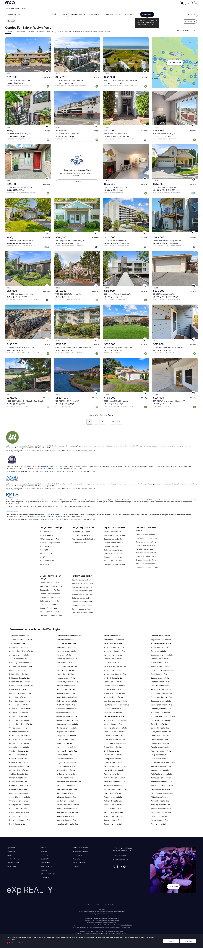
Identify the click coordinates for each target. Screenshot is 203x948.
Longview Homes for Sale (66, 816)
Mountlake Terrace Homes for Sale (117, 705)
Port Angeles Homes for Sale (115, 778)
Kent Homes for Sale (64, 755)
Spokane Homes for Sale (114, 539)
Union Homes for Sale (159, 758)
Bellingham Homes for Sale (19, 678)
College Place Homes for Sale (20, 785)
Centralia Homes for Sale (19, 747)
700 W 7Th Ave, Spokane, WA (115, 240)
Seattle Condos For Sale (49, 583)
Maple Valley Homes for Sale (114, 651)
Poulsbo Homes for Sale (113, 793)
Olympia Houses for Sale (146, 556)
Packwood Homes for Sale (114, 770)
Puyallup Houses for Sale (146, 549)
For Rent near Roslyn (80, 542)
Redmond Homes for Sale (113, 816)
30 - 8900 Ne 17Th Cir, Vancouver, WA (20, 240)
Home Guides (11, 866)
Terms (150, 937)
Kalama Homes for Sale (65, 739)
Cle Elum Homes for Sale (18, 774)
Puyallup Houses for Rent (82, 594)
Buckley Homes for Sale (18, 712)
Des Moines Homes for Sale (19, 820)
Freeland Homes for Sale (65, 693)
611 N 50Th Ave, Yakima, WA (163, 294)
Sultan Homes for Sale (159, 724)
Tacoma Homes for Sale (113, 542)
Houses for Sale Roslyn (81, 532)
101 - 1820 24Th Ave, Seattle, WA (18, 134)
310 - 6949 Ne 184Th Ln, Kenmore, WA (69, 80)
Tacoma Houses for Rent (82, 591)
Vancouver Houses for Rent (83, 583)
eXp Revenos (45, 862)
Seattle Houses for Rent (81, 580)
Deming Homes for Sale (18, 816)
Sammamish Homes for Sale (162, 655)
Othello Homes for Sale (112, 762)
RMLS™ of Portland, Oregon (82, 500)
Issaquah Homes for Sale (66, 735)
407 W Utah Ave (46, 553)
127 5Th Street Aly (47, 561)
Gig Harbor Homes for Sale (66, 701)
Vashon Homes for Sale (160, 770)
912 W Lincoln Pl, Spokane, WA (115, 134)
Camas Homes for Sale (18, 728)
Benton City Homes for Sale (20, 682)
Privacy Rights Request (81, 851)
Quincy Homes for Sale (112, 808)
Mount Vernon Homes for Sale (115, 701)
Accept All (171, 941)
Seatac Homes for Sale (159, 662)
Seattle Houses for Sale (145, 534)
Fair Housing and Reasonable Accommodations (101, 913)
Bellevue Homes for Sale (114, 550)
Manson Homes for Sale (113, 643)
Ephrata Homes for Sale (65, 670)
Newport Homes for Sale (113, 724)
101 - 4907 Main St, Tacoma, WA (67, 401)
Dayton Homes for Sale (18, 808)
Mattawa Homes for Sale (113, 659)
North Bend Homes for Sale (114, 732)
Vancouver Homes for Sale (114, 535)
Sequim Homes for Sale (160, 678)
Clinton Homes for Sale (18, 778)
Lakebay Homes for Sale (65, 793)
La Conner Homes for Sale (66, 774)
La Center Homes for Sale (66, 770)
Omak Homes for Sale (112, 751)
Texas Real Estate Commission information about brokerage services (101, 920)
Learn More (127, 927)
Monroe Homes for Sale (113, 682)
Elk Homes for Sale (63, 655)
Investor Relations (13, 859)
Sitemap (76, 866)
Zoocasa (44, 851)
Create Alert (77, 182)
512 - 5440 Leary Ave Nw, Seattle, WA (20, 347)
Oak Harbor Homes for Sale (114, 735)
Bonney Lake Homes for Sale (20, 693)
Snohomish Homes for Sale (161, 693)
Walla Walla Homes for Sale (161, 774)
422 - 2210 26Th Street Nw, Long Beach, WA (120, 80)
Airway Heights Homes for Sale (21, 639)
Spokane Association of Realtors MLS (53, 466)
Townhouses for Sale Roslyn (83, 539)
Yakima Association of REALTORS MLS (53, 515)
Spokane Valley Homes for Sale (163, 716)
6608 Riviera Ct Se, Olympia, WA (116, 401)
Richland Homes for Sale (160, 635)
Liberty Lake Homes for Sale (67, 808)
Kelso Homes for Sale (64, 743)
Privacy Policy (77, 855)
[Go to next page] (119, 421)
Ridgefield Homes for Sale (161, 639)
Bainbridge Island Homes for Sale (22, 662)
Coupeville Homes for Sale (19, 797)
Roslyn (102, 415)
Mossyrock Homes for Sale (114, 697)
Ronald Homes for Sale (159, 647)
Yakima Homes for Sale (159, 820)
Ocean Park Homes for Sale (114, 739)
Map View (193, 14)
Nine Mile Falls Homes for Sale (115, 728)
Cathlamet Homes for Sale (19, 743)
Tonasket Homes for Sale (160, 743)
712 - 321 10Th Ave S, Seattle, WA (67, 134)
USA (90, 415)
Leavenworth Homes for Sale (67, 805)
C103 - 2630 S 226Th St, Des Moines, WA (168, 347)
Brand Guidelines (79, 862)
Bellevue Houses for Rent (82, 598)
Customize (188, 941)
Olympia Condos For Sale (50, 604)
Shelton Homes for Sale (160, 682)
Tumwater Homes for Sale (161, 751)
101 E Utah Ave (45, 546)
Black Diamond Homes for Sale (21, 685)
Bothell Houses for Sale (145, 563)
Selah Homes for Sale (159, 674)
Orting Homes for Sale (112, 758)
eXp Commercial (46, 866)
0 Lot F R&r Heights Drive (50, 542)
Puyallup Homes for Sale (114, 546)
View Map (176, 62)
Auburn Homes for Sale (18, 659)
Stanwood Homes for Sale (161, 720)
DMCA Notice (101, 909)
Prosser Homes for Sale (113, 797)
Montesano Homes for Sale (114, 685)
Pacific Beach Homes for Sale (115, 766)
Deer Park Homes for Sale (19, 812)
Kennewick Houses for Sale (147, 567)
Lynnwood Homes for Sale (114, 639)
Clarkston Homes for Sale (19, 770)
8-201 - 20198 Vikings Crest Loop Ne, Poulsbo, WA (25, 401)
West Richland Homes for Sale (162, 785)
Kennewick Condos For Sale (51, 615)
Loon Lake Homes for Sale (66, 820)
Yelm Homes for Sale (159, 824)
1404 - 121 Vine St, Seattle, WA (164, 134)
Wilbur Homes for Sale (159, 797)
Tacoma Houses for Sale (145, 545)
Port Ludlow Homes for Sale (114, 781)
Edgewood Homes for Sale (66, 647)
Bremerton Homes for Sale (19, 701)
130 (113, 421)
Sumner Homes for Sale (160, 728)
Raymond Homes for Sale (113, 812)
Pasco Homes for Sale (112, 774)
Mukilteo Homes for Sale (113, 708)
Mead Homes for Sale (112, 662)
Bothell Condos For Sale (49, 612)
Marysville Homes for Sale (114, 655)
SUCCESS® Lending (47, 859)
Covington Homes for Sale (19, 801)
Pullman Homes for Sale (113, 801)
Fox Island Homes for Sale (66, 689)
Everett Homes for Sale (65, 674)
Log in (189, 3)
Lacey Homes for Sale (64, 778)
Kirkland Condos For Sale (50, 608)
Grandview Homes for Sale (66, 716)
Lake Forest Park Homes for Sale (68, 781)
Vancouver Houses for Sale (147, 538)
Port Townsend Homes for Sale (115, 789)
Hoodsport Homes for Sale (66, 728)
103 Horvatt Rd (46, 532)
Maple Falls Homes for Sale (114, 647)
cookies (14, 937)
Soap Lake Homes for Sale (161, 701)
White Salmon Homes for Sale (162, 793)
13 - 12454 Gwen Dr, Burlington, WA (19, 187)
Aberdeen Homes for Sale (19, 635)
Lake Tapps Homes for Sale (66, 789)
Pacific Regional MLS (47, 484)
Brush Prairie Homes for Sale (20, 708)
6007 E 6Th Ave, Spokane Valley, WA (20, 294)
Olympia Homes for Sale (113, 553)
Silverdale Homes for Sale (160, 689)
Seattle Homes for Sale (113, 532)
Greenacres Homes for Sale (67, 724)
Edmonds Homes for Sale (66, 651)
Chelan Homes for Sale (18, 758)
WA (96, 415)
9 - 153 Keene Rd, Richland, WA (164, 187)
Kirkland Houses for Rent (82, 605)
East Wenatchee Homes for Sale (68, 635)
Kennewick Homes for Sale (114, 564)
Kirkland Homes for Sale (113, 557)
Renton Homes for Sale (112, 820)
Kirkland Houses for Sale (146, 560)
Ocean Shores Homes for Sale (115, 743)
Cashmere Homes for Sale (19, 735)
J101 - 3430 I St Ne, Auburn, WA (115, 187)
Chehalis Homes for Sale (18, 755)
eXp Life (43, 847)
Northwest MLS (45, 446)
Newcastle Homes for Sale (114, 716)
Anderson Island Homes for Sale (21, 651)
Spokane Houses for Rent (82, 587)
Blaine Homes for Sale (17, 689)
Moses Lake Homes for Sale (114, 693)
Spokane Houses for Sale (146, 542)
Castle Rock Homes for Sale (20, 739)
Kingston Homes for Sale (66, 762)
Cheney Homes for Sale (18, 762)
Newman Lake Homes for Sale (115, 720)
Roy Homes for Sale (158, 651)
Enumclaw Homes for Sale (66, 666)
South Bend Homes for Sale (161, 705)
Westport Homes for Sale (160, 789)
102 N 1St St (44, 550)
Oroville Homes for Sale (113, 755)
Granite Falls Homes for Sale (67, 720)
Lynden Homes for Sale (112, 635)
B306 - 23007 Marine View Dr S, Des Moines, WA (73, 347)
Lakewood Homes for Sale (66, 797)
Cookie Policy (77, 859)
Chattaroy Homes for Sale (19, 751)
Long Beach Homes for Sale (67, 812)
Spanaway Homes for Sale (161, 708)
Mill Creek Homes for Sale (113, 678)
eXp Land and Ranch (48, 874)
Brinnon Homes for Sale (18, 705)
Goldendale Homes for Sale (66, 708)
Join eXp (9, 855)
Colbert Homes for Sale (18, 781)
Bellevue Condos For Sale (50, 601)
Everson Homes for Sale (65, 678)
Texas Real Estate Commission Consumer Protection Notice (101, 922)
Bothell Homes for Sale (113, 561)
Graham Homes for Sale (65, 712)
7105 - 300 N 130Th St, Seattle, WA (68, 294)
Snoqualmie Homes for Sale (161, 697)
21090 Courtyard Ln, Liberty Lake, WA (167, 240)
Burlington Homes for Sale (19, 720)
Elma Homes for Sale (64, 662)
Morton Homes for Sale (112, 689)
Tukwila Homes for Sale (160, 747)
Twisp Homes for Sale (159, 755)
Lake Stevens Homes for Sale (67, 785)
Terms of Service (117, 911)
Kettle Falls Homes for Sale (66, 758)
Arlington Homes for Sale (19, 655)
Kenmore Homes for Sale (66, 747)
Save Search (191, 21)
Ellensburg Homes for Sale (66, 659)
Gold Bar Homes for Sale (65, 705)
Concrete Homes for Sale (19, 793)
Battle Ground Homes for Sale (20, 666)
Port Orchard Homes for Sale (115, 785)
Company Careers (13, 862)
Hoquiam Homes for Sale (66, 732)
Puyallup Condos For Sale (50, 597)
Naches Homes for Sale (113, 712)
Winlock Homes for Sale (160, 801)
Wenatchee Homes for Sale (161, 781)
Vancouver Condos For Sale (51, 586)
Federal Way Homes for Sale (67, 682)
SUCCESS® (45, 855)
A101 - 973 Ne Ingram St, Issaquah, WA (118, 347)
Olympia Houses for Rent (82, 601)
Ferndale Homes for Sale (65, 685)
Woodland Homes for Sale (161, 812)
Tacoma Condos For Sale (50, 593)
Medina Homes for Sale (112, 670)
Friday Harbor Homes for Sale (67, 697)
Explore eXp (11, 847)
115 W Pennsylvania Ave (49, 539)
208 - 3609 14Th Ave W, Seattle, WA (117, 294)
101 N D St (44, 557)
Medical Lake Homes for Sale (115, 666)
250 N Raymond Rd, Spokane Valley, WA (70, 240)
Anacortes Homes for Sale (19, 647)
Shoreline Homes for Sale (160, 685)
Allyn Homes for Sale (17, 643)
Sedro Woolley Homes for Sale (162, 670)
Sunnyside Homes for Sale (161, 732)
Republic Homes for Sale (113, 824)
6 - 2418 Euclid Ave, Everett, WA (18, 80)
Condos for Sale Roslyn (81, 535)
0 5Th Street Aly (46, 535)
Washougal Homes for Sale (161, 778)
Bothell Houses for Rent (81, 609)
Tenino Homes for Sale (159, 739)
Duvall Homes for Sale (17, 824)
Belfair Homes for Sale (18, 670)
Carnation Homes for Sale (19, 732)
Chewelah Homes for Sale (19, 766)
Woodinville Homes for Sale (161, 808)
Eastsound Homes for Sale (66, 639)
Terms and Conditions (80, 847)
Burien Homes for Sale (18, 716)
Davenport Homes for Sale (19, 805)
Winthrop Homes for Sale (160, 805)
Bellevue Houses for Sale (146, 553)
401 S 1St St (44, 564)
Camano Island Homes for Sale (21, 724)
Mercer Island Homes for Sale (115, 674)
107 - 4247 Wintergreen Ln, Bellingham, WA (169, 401)
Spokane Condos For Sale (50, 590)
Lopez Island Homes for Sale (67, 824)
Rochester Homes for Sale (161, 643)
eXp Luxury (44, 870)
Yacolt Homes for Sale (159, 816)
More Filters (148, 14)
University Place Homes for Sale (163, 762)
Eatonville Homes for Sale (66, 643)
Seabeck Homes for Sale (160, 659)
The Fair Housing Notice (126, 925)
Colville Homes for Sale (18, 789)
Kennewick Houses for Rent (83, 612)
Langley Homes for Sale (65, 801)
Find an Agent (11, 851)
